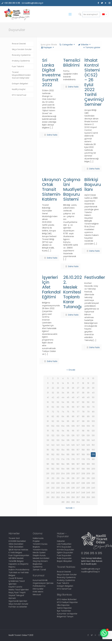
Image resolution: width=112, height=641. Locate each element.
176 (73, 459)
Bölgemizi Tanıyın (65, 616)
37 (78, 392)
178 (83, 459)
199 (88, 468)
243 (58, 492)
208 (83, 473)
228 (83, 483)
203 (58, 473)
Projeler (36, 541)
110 (93, 426)
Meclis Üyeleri (39, 552)
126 (73, 435)
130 (93, 435)
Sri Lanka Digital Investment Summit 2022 (53, 72)
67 (78, 407)
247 (78, 492)
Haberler (61, 541)
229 (88, 483)
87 (78, 416)
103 (57, 426)
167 (78, 454)
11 (47, 383)
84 (63, 416)
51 (48, 402)
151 (48, 449)
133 (58, 440)
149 (88, 445)
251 (47, 497)
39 (88, 392)
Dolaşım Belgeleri (20, 83)
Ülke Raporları (63, 605)
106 (73, 426)
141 (48, 445)
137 (78, 440)
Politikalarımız (39, 586)
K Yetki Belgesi (15, 552)
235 (68, 487)
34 (63, 392)
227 (78, 483)
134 (62, 440)
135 (68, 440)
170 (93, 454)
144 (63, 445)
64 (63, 407)
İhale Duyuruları (64, 558)
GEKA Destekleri (16, 544)
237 (78, 487)
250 (93, 492)
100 (93, 421)
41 (48, 397)
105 (68, 426)
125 (68, 435)
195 (68, 468)
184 (62, 464)
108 (83, 426)
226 (73, 483)
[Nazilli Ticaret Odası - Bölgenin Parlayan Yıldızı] (17, 14)
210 (93, 473)
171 (48, 459)
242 (53, 492)
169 (88, 454)
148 (83, 445)
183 (57, 464)
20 (93, 383)
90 (93, 416)
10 (93, 378)
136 (73, 440)
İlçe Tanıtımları (64, 610)
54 (63, 402)
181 (48, 464)
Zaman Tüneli (39, 569)
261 (62, 502)
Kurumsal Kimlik (40, 580)
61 (48, 407)
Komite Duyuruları (65, 549)
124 (62, 435)
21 (48, 388)
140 (93, 440)
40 (93, 392)
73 (58, 411)
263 (73, 502)
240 (93, 487)
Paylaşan (47, 47)
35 (68, 392)
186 (73, 464)
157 (78, 449)
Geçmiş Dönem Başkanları (40, 562)
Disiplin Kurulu (39, 555)
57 (78, 402)
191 (48, 468)
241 (47, 492)
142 (52, 445)
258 (83, 497)
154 (62, 449)
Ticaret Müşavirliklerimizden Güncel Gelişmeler (21, 75)
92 (53, 421)
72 (53, 411)
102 (52, 426)
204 (63, 473)
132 (52, 440)
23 (58, 388)
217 (78, 478)
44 (63, 397)
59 (88, 402)
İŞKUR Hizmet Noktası (18, 549)
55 (68, 402)
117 (78, 430)
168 (83, 454)
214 (62, 478)
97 (78, 421)
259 (88, 497)
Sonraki (69, 508)
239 (88, 487)
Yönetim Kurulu (40, 549)
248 (83, 492)
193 (57, 468)
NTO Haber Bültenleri (66, 599)
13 (58, 383)
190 (93, 464)
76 (73, 411)
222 (52, 483)
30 (93, 388)
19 (88, 383)
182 (52, 464)
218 (83, 478)
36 (73, 392)
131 (48, 440)
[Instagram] (109, 2)
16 (73, 383)
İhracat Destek (19, 43)
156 (73, 449)
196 (73, 468)
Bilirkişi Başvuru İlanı (92, 184)
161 (48, 454)
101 (48, 426)
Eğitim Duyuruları (65, 552)
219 (88, 478)
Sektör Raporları (64, 608)
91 (48, 421)
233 (58, 487)
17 (78, 383)
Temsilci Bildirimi (71, 62)
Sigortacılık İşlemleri (18, 601)
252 (52, 497)
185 (68, 464)
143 (57, 445)
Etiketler (85, 44)
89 (88, 416)
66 (73, 407)
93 (58, 421)
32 (53, 392)
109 (88, 426)
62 (53, 407)
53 (58, 402)
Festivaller (94, 277)
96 (73, 421)
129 (88, 435)
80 (93, 411)
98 (83, 421)
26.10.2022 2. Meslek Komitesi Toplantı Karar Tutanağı (73, 292)
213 (58, 478)
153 (58, 449)
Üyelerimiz (37, 566)
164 (62, 454)
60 (93, 402)
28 (83, 388)
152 (52, 449)
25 (68, 388)
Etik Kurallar (38, 588)
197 (78, 468)
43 (58, 397)
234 (63, 487)
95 (68, 421)
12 (53, 383)
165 (68, 454)
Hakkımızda (38, 538)
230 (93, 483)
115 (68, 430)
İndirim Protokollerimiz (19, 569)
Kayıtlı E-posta (15, 586)
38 (83, 392)
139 (88, 440)
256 (73, 497)
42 (53, 397)
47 (78, 397)
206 (73, 473)
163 (57, 454)
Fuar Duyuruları (64, 555)
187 (78, 464)
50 (93, 397)
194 (62, 468)
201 (47, 473)
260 (93, 497)
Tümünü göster (92, 47)
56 (73, 402)
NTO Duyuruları (64, 546)
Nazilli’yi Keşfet (19, 89)
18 (83, 383)
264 (78, 502)
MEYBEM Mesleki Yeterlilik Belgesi (16, 559)
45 (68, 397)
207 (78, 473)
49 (88, 397)
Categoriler (67, 44)
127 (78, 435)
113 (58, 430)
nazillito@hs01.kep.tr (90, 571)
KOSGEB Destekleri (17, 541)
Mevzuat (37, 594)
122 (52, 435)
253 (58, 497)
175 (68, 459)
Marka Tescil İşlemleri (19, 589)
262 (68, 502)
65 (68, 407)
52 (53, 402)
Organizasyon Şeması (43, 583)
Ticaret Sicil (14, 538)
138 (83, 440)
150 (93, 445)
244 (63, 492)
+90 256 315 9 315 (12, 3)
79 (88, 411)
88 (83, 416)
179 (88, 459)
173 (57, 459)
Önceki (71, 369)
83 (58, 416)
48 (83, 397)
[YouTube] (105, 2)
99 (88, 421)
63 (58, 407)
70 (93, 407)
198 (83, 468)
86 (73, 416)
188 (83, 464)
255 (68, 497)
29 (88, 388)
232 (52, 487)
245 (68, 492)
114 (63, 430)
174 (62, 459)
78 (83, 411)
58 (83, 402)
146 (73, 445)
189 (88, 464)
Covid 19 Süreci (16, 578)
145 (68, 445)
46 (73, 397)
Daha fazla (52, 134)
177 (78, 459)
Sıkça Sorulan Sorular (22, 49)
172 (52, 459)
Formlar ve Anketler (18, 606)
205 (68, 473)
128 (83, 435)
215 (68, 478)
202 (52, 473)
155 (68, 449)
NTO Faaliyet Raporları (67, 602)
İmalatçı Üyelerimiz (21, 60)
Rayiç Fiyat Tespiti (17, 592)
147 (78, 445)
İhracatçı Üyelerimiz (21, 55)
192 (52, 468)
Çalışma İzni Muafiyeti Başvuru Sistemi (72, 189)
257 (78, 497)
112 (53, 430)
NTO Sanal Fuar (19, 95)
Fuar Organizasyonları (19, 555)
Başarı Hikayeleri (64, 561)
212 (52, 478)
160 (93, 449)
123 (58, 435)
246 (73, 492)
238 (83, 487)
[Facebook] (98, 2)
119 (88, 430)
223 (58, 483)
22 (53, 388)
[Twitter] (102, 2)
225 (68, 483)
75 (68, 411)
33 (58, 392)
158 (83, 449)
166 (73, 454)
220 (93, 478)
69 (88, 407)
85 (68, 416)
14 (63, 383)
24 (63, 388)
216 (73, 478)
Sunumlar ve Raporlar (67, 613)
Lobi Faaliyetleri (64, 544)
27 (78, 388)
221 (47, 483)
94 (63, 421)
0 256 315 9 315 (91, 553)
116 (73, 430)
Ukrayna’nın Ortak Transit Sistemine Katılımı (54, 189)
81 (48, 416)
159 (88, 449)
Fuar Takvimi (18, 66)
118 (83, 430)
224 (63, 483)
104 (62, 426)
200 (93, 468)
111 (48, 430)
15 (68, 383)
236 (73, 487)
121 (48, 435)
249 (88, 492)
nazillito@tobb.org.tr (33, 3)
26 (73, 388)
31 (48, 392)
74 (63, 411)
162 (52, 454)
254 (63, 497)
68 (83, 407)
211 (48, 478)
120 (93, 430)
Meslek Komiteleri (41, 558)
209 (88, 473)
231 (47, 487)
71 (48, 411)
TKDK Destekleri (16, 546)
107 (78, 426)
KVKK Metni (38, 591)
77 (78, 411)
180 (93, 459)
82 (53, 416)
